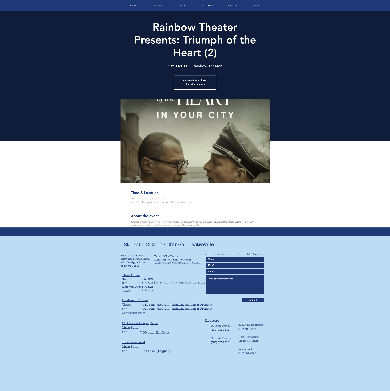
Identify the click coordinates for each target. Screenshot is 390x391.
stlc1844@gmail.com (133, 262)
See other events (195, 84)
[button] (157, 5)
